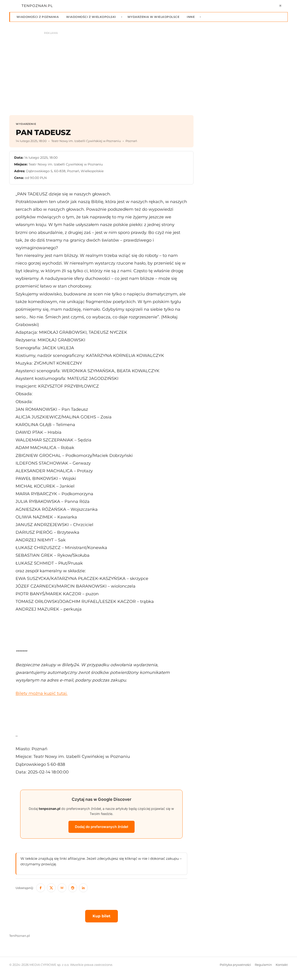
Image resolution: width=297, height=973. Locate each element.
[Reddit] (72, 887)
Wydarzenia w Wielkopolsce (153, 17)
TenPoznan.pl (19, 935)
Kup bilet (101, 916)
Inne (191, 17)
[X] (51, 887)
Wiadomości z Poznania (37, 17)
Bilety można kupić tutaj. (42, 693)
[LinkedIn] (83, 887)
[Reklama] (148, 71)
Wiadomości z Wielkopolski (91, 17)
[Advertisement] (101, 630)
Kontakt (282, 965)
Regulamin (263, 965)
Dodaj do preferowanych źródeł (101, 826)
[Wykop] (62, 887)
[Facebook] (40, 887)
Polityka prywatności (235, 965)
